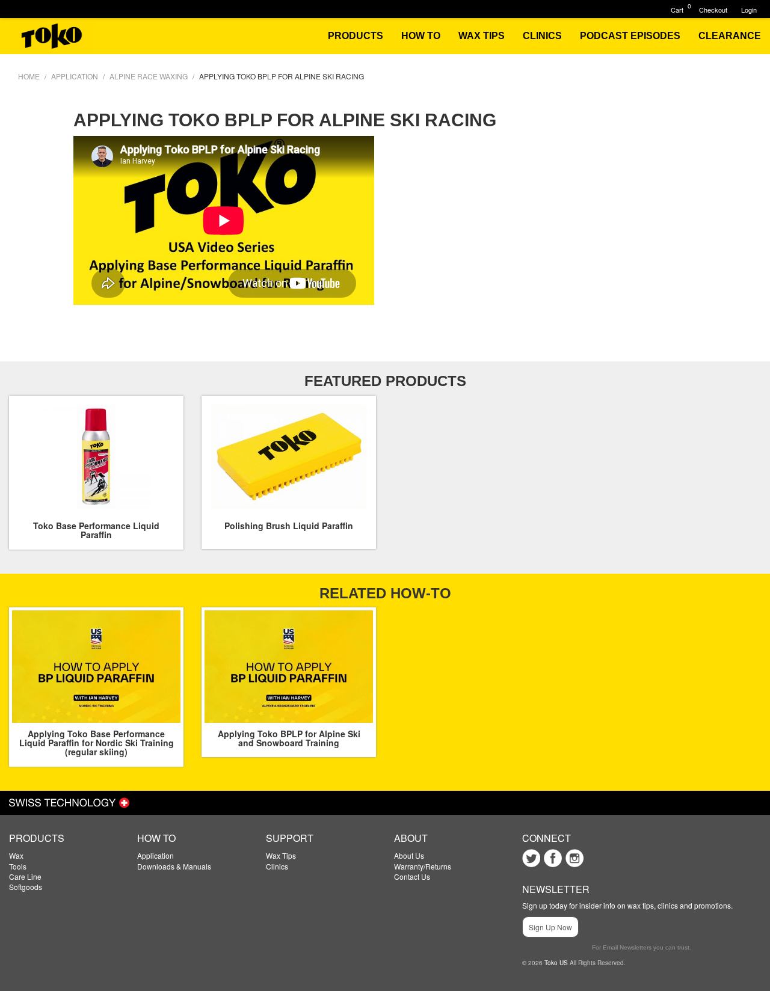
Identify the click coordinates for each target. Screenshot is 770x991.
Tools (17, 866)
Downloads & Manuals (174, 866)
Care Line (25, 876)
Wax (16, 855)
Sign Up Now (550, 927)
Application (155, 855)
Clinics (277, 866)
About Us (409, 855)
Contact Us (412, 876)
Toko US (556, 963)
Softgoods (25, 887)
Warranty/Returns (422, 866)
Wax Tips (281, 855)
